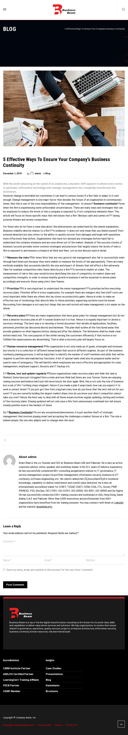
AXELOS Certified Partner (18, 674)
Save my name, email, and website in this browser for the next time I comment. (50, 569)
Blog (47, 173)
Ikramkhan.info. (44, 506)
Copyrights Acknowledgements (19, 725)
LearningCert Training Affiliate (21, 679)
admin (38, 173)
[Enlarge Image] (64, 108)
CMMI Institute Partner (16, 668)
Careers (59, 725)
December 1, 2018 (12, 173)
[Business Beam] (64, 9)
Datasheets (52, 685)
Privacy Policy (45, 725)
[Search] (123, 9)
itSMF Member (11, 691)
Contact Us (71, 725)
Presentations (54, 674)
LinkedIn (118, 502)
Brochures (52, 691)
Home (61, 29)
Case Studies (53, 668)
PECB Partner (11, 685)
